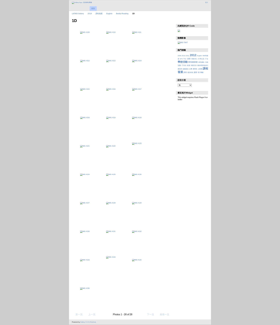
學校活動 (183, 62)
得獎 (188, 65)
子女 (206, 59)
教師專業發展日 (202, 65)
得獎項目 (194, 65)
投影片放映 (179, 20)
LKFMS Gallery (78, 13)
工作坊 (184, 65)
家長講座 (201, 62)
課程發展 (99, 13)
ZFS (181, 59)
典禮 (189, 59)
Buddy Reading (122, 13)
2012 (193, 55)
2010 (183, 55)
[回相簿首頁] (82, 3)
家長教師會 (193, 62)
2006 (179, 55)
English (109, 13)
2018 (90, 13)
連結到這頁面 (185, 20)
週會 (195, 72)
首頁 (93, 8)
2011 (187, 55)
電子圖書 (200, 72)
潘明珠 (195, 69)
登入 (206, 2)
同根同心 (194, 59)
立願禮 (200, 69)
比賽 (190, 69)
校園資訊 (186, 69)
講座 (185, 72)
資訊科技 (190, 72)
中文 (185, 59)
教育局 (180, 69)
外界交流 (201, 59)
